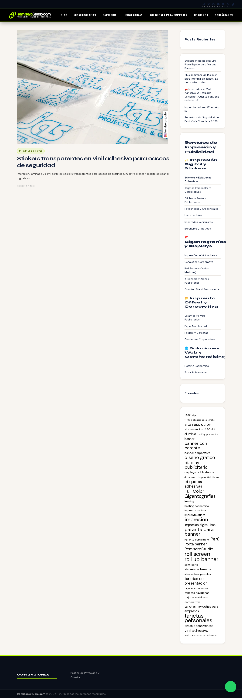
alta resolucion (198, 424)
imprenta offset (195, 515)
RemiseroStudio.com (31, 694)
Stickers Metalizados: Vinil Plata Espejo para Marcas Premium (200, 64)
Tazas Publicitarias (196, 372)
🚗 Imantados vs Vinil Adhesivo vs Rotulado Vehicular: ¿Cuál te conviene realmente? (202, 94)
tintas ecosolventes (199, 626)
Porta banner (196, 544)
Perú (215, 539)
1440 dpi (190, 415)
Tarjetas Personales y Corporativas (198, 189)
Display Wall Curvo (208, 477)
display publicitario (196, 464)
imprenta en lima (195, 510)
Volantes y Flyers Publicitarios (195, 317)
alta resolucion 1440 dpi (200, 429)
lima (213, 525)
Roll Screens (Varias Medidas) (197, 270)
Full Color (194, 491)
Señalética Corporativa (199, 262)
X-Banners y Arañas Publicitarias (197, 280)
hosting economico (197, 506)
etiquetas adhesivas (193, 484)
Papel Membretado (197, 326)
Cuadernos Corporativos (200, 339)
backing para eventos (208, 434)
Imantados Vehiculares (199, 222)
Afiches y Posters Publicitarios (195, 200)
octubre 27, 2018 (26, 186)
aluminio (190, 434)
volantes (212, 635)
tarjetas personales (198, 618)
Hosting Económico (197, 366)
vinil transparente (195, 635)
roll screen (197, 554)
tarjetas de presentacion (196, 581)
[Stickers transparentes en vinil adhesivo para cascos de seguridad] (92, 87)
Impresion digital (196, 525)
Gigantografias (200, 496)
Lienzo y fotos (193, 215)
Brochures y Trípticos (198, 228)
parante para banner (199, 531)
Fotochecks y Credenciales (201, 208)
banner (190, 439)
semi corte (191, 564)
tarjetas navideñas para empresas (201, 608)
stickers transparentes (198, 574)
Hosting (189, 501)
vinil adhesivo (196, 630)
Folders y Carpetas (196, 332)
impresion (196, 519)
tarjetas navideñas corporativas (196, 600)
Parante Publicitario (197, 539)
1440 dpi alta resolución (196, 420)
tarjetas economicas (196, 588)
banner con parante (196, 445)
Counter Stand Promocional (202, 289)
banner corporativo (197, 453)
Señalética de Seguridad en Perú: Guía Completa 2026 (202, 119)
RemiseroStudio (199, 549)
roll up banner (202, 559)
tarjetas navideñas (197, 593)
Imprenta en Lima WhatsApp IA (202, 108)
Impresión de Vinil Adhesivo (202, 255)
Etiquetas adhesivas (31, 151)
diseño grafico (200, 457)
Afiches (212, 420)
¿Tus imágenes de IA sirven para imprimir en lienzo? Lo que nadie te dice (201, 78)
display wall (190, 477)
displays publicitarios (199, 472)
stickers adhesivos (198, 569)
